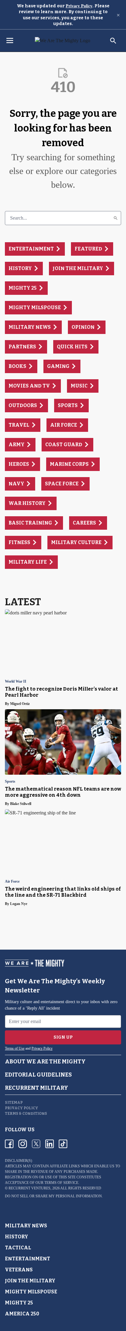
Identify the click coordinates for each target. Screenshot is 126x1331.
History (16, 1237)
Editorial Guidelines (38, 1074)
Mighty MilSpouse (31, 1292)
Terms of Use (14, 1048)
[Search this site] (113, 41)
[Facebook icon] (9, 1144)
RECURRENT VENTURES (29, 1188)
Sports (10, 782)
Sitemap (14, 1102)
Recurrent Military (36, 1087)
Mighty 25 (19, 1303)
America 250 (22, 1314)
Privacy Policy (79, 6)
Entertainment (27, 1259)
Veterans (19, 1270)
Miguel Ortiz (20, 704)
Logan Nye (18, 904)
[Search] (115, 218)
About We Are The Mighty (45, 1061)
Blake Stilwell (20, 804)
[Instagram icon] (22, 1144)
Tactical (18, 1248)
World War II (15, 682)
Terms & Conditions (26, 1113)
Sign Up (63, 1037)
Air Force (12, 882)
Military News (26, 1226)
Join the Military (30, 1281)
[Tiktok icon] (63, 1144)
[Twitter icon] (36, 1144)
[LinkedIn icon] (49, 1144)
